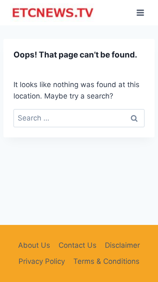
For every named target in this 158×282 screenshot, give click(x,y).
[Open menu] (140, 12)
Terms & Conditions (106, 261)
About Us (34, 245)
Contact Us (77, 245)
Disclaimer (122, 245)
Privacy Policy (42, 261)
